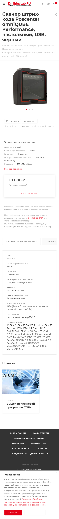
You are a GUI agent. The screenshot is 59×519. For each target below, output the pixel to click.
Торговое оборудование (29, 438)
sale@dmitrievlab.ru (31, 469)
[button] (26, 110)
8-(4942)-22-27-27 (35, 218)
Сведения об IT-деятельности (29, 453)
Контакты (18, 443)
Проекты (41, 448)
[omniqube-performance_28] (29, 86)
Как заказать (20, 448)
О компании (18, 433)
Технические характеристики (21, 241)
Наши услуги (41, 433)
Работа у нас (39, 443)
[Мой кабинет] (48, 4)
